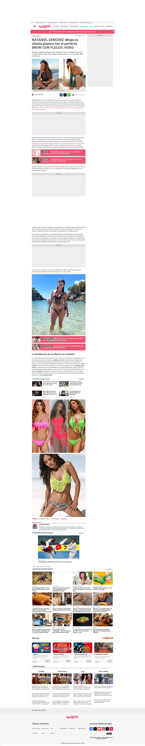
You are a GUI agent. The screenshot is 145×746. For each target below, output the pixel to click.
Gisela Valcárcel (73, 22)
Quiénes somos (109, 737)
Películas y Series (82, 728)
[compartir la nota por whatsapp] (69, 94)
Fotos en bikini (55, 519)
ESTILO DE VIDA (84, 26)
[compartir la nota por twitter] (65, 94)
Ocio (52, 728)
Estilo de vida (72, 728)
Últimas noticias (36, 728)
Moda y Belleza (36, 36)
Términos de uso (101, 737)
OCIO (91, 26)
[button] (112, 31)
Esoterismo (35, 733)
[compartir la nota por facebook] (61, 94)
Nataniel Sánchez (44, 519)
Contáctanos (93, 737)
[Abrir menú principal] (35, 26)
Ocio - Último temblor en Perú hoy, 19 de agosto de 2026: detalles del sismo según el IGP (72, 31)
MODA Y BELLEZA (74, 26)
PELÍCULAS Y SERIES (99, 26)
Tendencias (64, 519)
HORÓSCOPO (109, 26)
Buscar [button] (109, 733)
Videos (43, 733)
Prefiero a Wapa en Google (43, 566)
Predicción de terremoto (86, 22)
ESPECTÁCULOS (64, 26)
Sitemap (52, 733)
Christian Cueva (63, 22)
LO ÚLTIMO (56, 26)
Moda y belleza (63, 728)
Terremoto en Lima (52, 22)
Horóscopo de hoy (40, 22)
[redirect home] (45, 27)
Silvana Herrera (39, 94)
